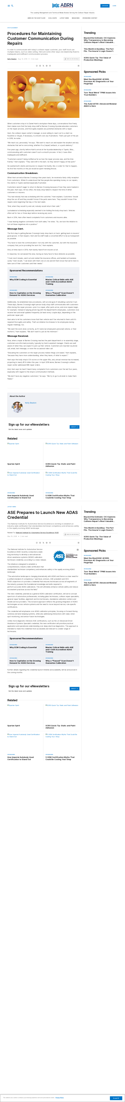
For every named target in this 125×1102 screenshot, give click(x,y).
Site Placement (12, 27)
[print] (78, 66)
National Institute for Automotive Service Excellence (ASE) (37, 533)
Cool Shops (52, 18)
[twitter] (43, 66)
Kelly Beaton (12, 59)
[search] (12, 5)
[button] (8, 5)
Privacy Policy (60, 1097)
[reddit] (47, 66)
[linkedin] (40, 66)
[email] (50, 66)
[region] (62, 1098)
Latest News (64, 18)
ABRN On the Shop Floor (36, 18)
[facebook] (37, 66)
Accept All (116, 1098)
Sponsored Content (90, 18)
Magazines (76, 18)
